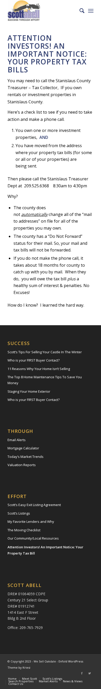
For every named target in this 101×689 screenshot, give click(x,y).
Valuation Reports (22, 465)
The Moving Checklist (24, 530)
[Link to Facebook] (82, 673)
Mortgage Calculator (23, 448)
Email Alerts (17, 440)
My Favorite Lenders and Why (31, 521)
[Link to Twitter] (89, 673)
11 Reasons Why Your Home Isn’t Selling (39, 368)
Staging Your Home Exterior (29, 391)
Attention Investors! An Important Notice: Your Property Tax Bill (45, 550)
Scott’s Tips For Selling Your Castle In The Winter (45, 352)
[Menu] (90, 10)
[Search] (79, 10)
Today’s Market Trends (26, 456)
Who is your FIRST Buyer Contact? (34, 360)
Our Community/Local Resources (33, 538)
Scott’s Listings (19, 513)
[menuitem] (79, 10)
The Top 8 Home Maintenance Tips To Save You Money (45, 380)
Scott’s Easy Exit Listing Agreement (34, 504)
